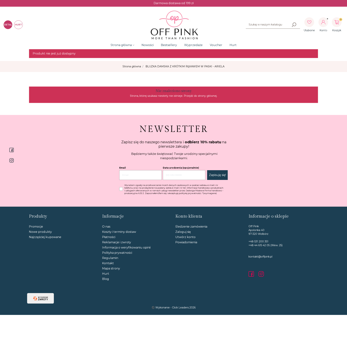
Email (122, 167)
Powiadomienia (186, 242)
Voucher (216, 45)
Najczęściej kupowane (45, 237)
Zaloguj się (183, 232)
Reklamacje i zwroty (116, 242)
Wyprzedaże (193, 45)
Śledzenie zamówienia (191, 226)
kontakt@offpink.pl (260, 256)
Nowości (148, 45)
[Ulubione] (309, 22)
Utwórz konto (185, 237)
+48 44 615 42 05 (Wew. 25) (265, 245)
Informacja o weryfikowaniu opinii (126, 247)
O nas (106, 226)
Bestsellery (169, 45)
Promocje (36, 226)
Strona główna (121, 45)
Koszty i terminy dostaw (119, 232)
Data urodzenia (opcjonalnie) (181, 167)
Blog (105, 279)
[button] (337, 22)
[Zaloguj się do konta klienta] (323, 22)
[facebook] (252, 273)
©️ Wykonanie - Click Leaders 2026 (174, 307)
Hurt (233, 45)
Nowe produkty (40, 232)
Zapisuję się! (217, 175)
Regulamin (110, 258)
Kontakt (108, 263)
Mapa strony (111, 268)
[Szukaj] (294, 25)
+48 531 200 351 (258, 241)
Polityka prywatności (117, 252)
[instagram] (261, 273)
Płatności (108, 237)
